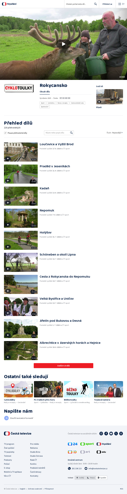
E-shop (7, 468)
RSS (121, 489)
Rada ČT (33, 460)
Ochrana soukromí (35, 489)
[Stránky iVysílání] (104, 445)
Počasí (7, 464)
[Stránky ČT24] (72, 445)
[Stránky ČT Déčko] (72, 452)
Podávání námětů (37, 468)
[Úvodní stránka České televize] (18, 434)
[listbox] (91, 478)
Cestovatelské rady (77, 103)
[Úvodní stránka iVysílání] (11, 3)
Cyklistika (51, 103)
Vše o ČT (7, 476)
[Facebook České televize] (106, 434)
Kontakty (34, 476)
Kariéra (33, 464)
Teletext (7, 456)
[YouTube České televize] (111, 434)
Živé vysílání (9, 448)
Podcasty (8, 460)
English (22, 489)
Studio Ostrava (36, 456)
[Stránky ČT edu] (101, 452)
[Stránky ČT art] (85, 452)
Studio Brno (35, 452)
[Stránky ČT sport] (87, 445)
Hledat (95, 3)
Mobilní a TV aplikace (13, 472)
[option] (80, 477)
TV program (9, 444)
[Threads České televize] (121, 434)
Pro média (34, 444)
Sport (43, 103)
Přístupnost (49, 489)
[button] (63, 44)
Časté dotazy (35, 472)
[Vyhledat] (71, 133)
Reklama (34, 448)
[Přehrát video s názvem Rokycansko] (63, 44)
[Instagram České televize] (101, 434)
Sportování (44, 107)
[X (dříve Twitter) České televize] (116, 434)
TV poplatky (9, 452)
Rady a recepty (63, 103)
